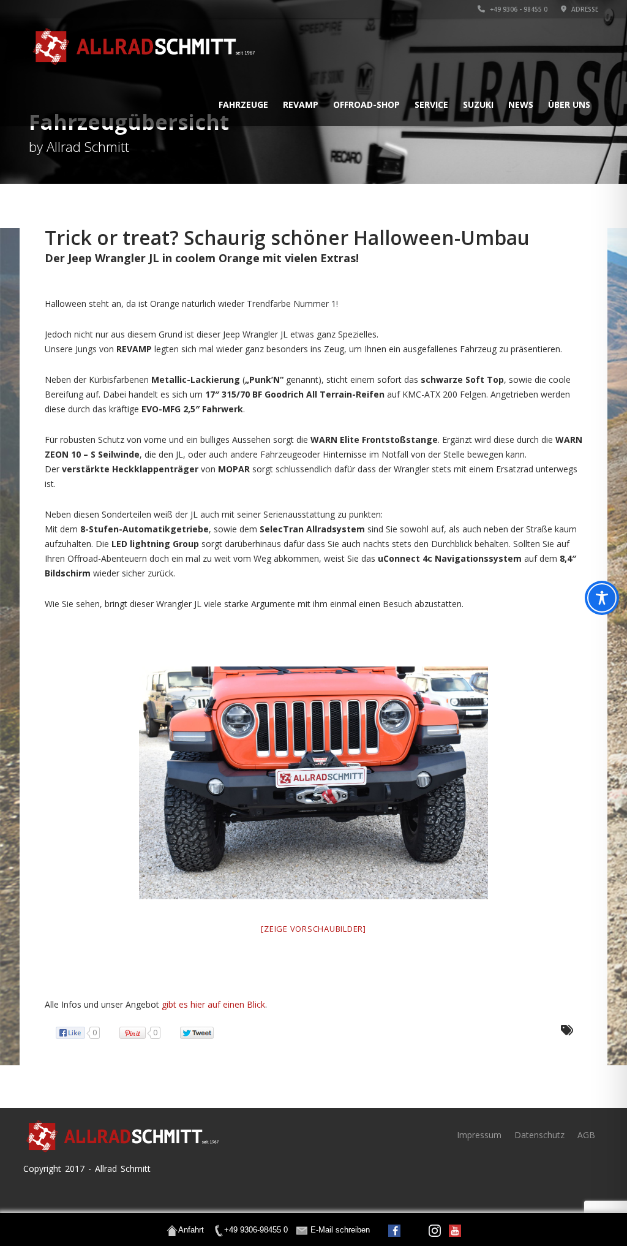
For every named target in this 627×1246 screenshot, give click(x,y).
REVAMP (300, 104)
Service (431, 104)
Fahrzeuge (243, 104)
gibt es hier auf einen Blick (213, 1004)
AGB (586, 1135)
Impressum (479, 1135)
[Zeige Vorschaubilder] (313, 928)
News (520, 104)
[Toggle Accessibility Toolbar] (602, 598)
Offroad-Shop (366, 104)
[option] (313, 782)
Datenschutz (539, 1135)
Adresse (583, 9)
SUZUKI (478, 104)
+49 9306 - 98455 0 (517, 9)
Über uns (569, 104)
